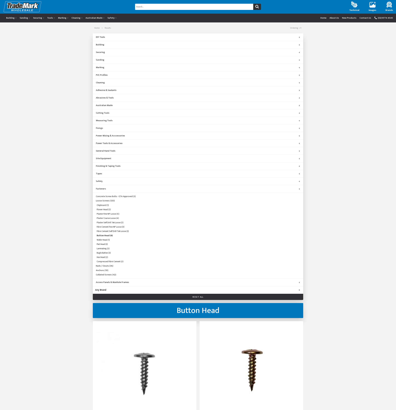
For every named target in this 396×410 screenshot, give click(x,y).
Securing (37, 18)
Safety (111, 18)
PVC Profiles (102, 75)
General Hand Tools (105, 151)
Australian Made (94, 18)
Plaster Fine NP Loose (108, 214)
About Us (334, 18)
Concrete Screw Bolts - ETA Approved (116, 196)
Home (323, 18)
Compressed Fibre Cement (110, 261)
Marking (62, 18)
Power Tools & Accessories (109, 143)
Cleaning (75, 18)
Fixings (99, 128)
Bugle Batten (104, 253)
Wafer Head (103, 240)
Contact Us (365, 18)
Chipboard (103, 205)
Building (10, 18)
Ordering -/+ (296, 28)
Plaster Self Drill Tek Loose (110, 222)
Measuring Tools (104, 120)
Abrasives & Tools (105, 98)
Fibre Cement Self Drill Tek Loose (113, 231)
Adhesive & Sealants (106, 90)
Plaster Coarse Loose (108, 218)
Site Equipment (103, 158)
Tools (50, 18)
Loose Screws (105, 201)
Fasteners (101, 189)
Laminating (103, 248)
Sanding (24, 18)
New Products (349, 18)
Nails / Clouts (104, 266)
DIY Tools (100, 37)
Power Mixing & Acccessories (110, 136)
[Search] (257, 7)
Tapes (99, 174)
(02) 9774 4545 (385, 18)
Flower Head (104, 209)
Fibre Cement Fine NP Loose (110, 227)
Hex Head (102, 257)
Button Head (105, 235)
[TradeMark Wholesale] (66, 7)
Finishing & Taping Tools (108, 166)
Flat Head (102, 244)
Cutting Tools (102, 113)
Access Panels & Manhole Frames (112, 282)
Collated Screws (106, 275)
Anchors (102, 270)
